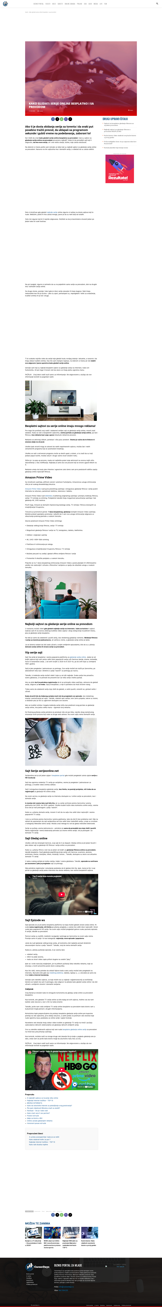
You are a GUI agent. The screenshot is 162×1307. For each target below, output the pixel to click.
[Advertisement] (81, 27)
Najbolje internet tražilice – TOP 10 (40, 1100)
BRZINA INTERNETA (34, 1103)
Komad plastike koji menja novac (116, 148)
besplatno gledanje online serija (74, 1029)
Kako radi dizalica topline (38, 1145)
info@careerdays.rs (66, 1287)
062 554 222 (63, 1290)
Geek (26, 12)
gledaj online (48, 1211)
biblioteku (49, 496)
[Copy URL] (70, 119)
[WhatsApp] (61, 119)
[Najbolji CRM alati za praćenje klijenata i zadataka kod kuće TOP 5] (71, 1233)
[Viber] (66, 119)
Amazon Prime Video (33, 489)
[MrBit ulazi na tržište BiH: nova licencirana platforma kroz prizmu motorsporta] (52, 1233)
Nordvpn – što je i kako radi (37, 1111)
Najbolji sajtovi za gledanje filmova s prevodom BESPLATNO (117, 130)
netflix (54, 1211)
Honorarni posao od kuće (36, 1123)
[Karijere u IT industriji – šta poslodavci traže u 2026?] (33, 1233)
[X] (57, 119)
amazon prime (37, 1211)
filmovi (43, 1211)
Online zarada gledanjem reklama (39, 1121)
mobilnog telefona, (57, 973)
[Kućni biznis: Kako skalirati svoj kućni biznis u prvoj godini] (89, 1233)
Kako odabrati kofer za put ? (39, 1139)
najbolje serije (52, 212)
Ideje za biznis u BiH (34, 1118)
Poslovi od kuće (33, 1116)
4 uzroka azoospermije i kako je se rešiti (44, 1137)
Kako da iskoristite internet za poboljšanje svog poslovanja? (49, 1106)
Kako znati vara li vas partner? (38, 1113)
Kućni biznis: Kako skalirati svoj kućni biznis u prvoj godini (88, 1243)
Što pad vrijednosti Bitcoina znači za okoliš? (43, 1108)
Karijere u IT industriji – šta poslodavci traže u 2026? (33, 1243)
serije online (59, 1211)
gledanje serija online (77, 657)
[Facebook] (53, 119)
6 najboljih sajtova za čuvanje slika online (42, 1098)
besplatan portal (58, 775)
